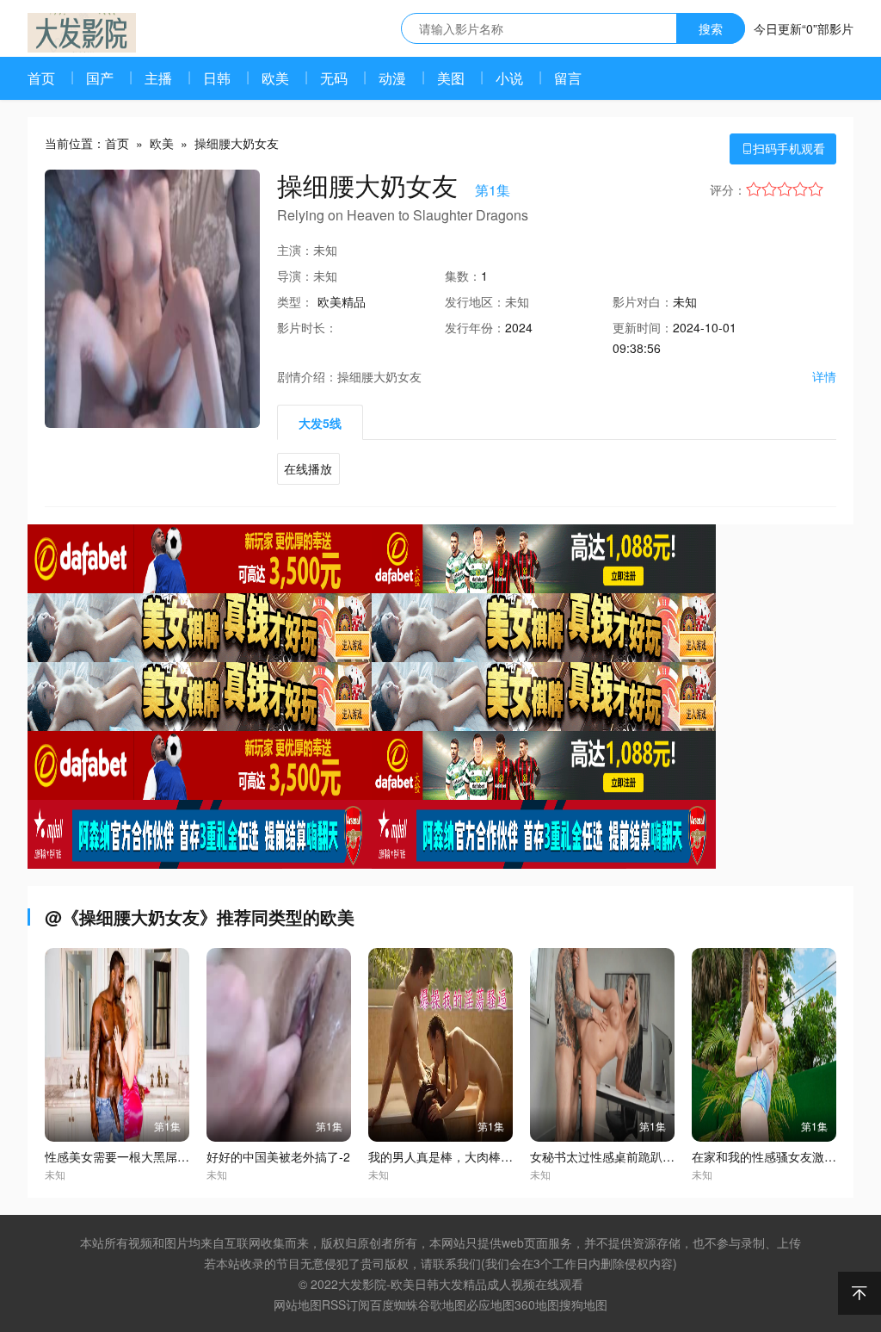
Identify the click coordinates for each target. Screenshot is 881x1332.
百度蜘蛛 (394, 1304)
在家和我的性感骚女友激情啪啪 (776, 1156)
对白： (643, 301)
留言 (568, 78)
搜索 (711, 28)
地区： (475, 301)
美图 (451, 78)
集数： (463, 275)
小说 (509, 78)
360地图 (536, 1304)
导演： (295, 275)
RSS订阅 (346, 1304)
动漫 (392, 78)
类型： (295, 301)
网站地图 (298, 1304)
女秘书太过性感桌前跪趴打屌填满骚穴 (632, 1156)
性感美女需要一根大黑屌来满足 (129, 1156)
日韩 (217, 78)
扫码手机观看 (783, 148)
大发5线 (320, 422)
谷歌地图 (442, 1304)
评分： (728, 189)
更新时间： (643, 327)
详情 (824, 376)
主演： (295, 249)
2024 (519, 327)
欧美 (275, 78)
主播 (158, 78)
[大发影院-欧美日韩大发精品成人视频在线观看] (82, 33)
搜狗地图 (583, 1304)
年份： (475, 327)
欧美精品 (341, 301)
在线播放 (308, 468)
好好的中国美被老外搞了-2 (278, 1156)
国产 (100, 78)
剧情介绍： (307, 376)
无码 (334, 78)
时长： (307, 327)
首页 (41, 78)
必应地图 (490, 1304)
